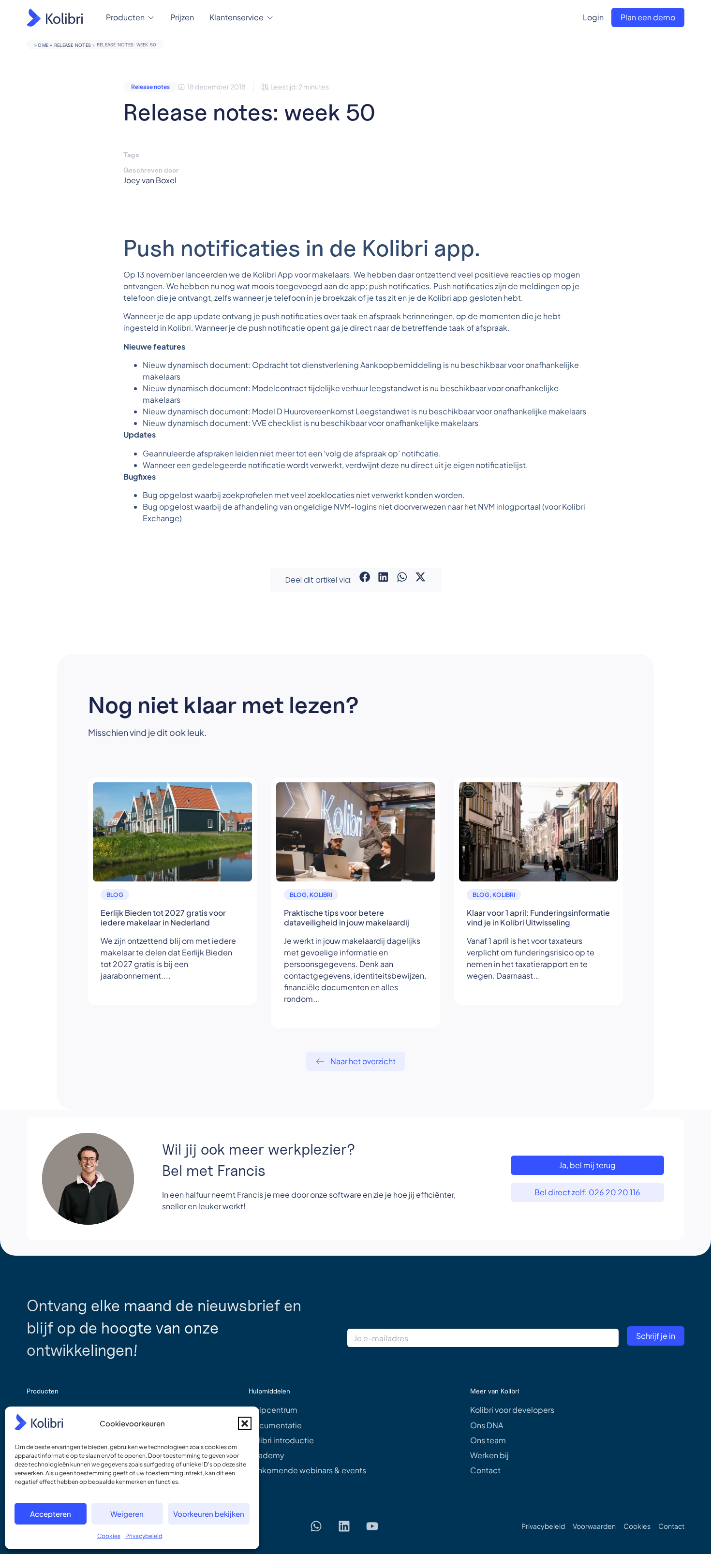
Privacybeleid (144, 1535)
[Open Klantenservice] (270, 17)
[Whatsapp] (316, 1526)
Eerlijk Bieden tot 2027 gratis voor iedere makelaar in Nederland (163, 917)
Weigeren (127, 1513)
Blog (114, 894)
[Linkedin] (344, 1526)
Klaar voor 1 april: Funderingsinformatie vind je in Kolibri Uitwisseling (538, 917)
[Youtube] (372, 1526)
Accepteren (50, 1513)
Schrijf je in (655, 1336)
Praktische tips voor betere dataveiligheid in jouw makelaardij (346, 917)
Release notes (72, 45)
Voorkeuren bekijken (208, 1513)
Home (41, 45)
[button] (245, 1423)
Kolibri (321, 894)
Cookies (108, 1535)
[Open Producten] (151, 17)
